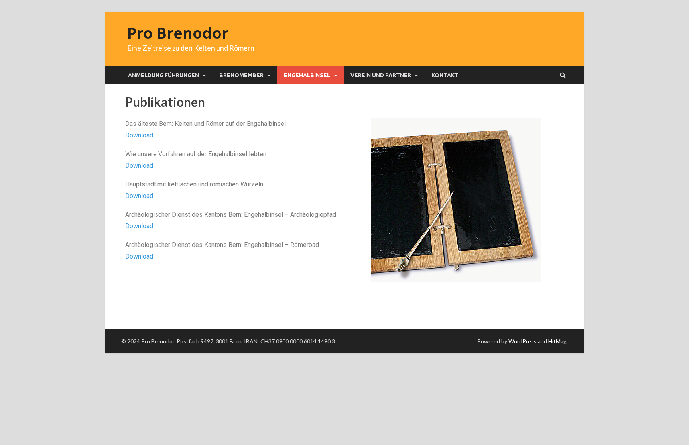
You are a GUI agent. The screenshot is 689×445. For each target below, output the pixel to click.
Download (139, 135)
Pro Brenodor (177, 32)
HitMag (557, 341)
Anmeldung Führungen (163, 75)
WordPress (522, 341)
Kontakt (445, 75)
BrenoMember (241, 75)
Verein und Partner (380, 75)
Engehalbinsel (307, 75)
